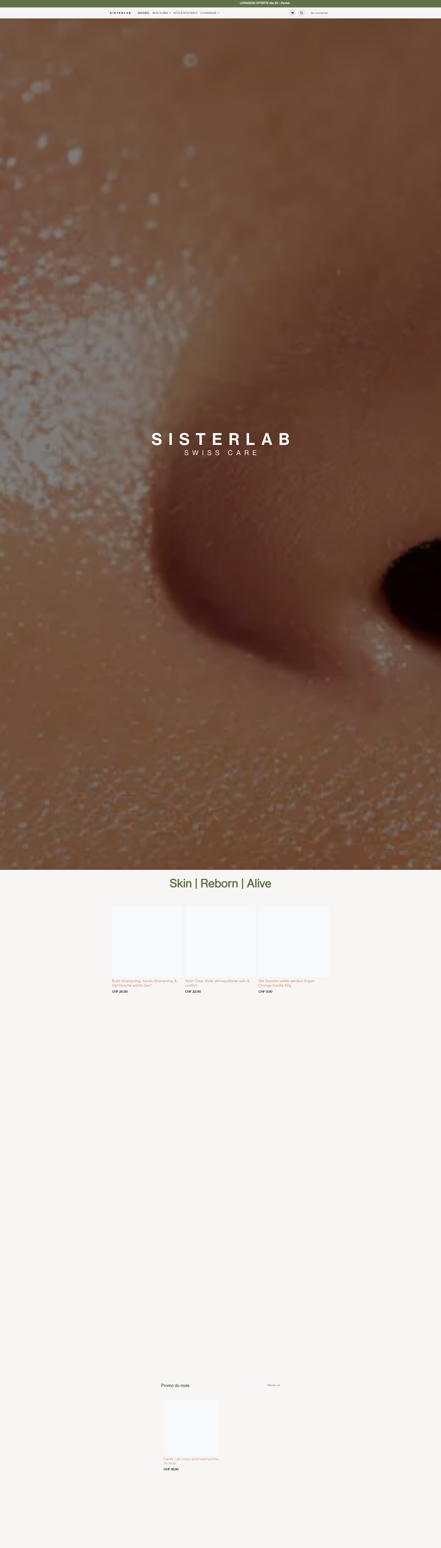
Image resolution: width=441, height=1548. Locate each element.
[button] (301, 13)
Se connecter (319, 13)
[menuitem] (143, 12)
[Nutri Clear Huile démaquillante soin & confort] (220, 942)
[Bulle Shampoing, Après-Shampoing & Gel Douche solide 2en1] (147, 942)
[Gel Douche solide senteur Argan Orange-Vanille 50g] (294, 942)
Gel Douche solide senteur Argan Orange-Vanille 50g (286, 983)
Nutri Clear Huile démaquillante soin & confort (217, 983)
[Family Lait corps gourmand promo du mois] (191, 1427)
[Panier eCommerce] (292, 13)
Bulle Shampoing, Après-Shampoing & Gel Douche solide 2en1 (144, 983)
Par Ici (271, 1385)
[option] (220, 951)
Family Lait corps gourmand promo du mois (191, 1461)
